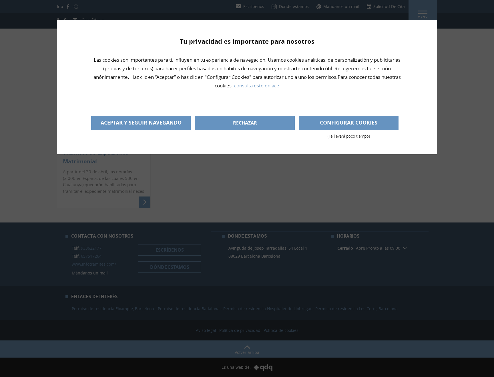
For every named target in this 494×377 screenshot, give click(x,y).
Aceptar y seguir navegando (141, 122)
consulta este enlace (256, 85)
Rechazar (245, 123)
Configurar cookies (348, 124)
